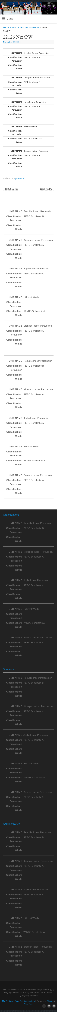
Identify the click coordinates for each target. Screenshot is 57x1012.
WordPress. (28, 1004)
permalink (19, 178)
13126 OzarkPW (10, 189)
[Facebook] (44, 6)
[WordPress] (53, 6)
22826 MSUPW (47, 189)
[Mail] (48, 6)
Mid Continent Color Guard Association (21, 27)
